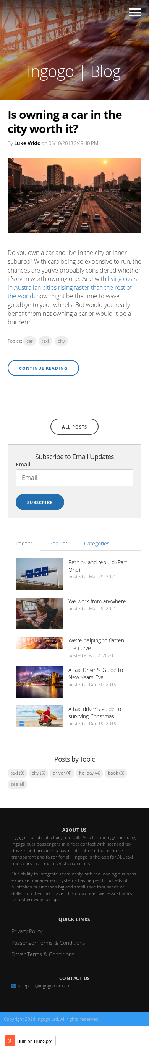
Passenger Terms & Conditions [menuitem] (48, 942)
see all (17, 784)
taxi (45, 341)
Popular (58, 543)
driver (62, 773)
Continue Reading (43, 368)
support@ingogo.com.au (43, 985)
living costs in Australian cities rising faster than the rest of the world (72, 287)
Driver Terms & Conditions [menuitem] (42, 954)
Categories (97, 543)
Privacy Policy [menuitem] (26, 931)
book (116, 773)
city (61, 341)
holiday (89, 773)
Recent (24, 543)
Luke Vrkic (27, 143)
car (29, 341)
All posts (74, 427)
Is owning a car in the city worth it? (65, 121)
